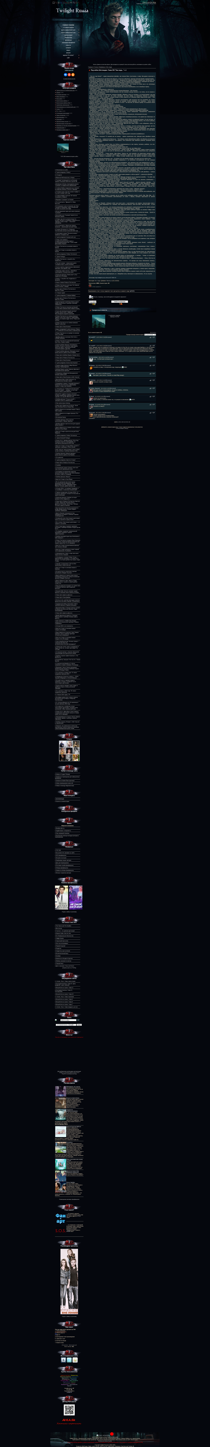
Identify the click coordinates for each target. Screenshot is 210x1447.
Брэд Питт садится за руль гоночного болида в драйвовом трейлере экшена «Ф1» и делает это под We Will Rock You (67, 395)
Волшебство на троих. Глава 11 (64, 987)
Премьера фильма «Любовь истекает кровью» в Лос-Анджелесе (66, 498)
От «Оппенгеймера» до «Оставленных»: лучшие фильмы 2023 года (67, 703)
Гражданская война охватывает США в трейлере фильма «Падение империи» (66, 604)
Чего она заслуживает (62, 943)
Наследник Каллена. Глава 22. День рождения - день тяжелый (65, 984)
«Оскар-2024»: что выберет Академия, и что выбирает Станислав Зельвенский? (66, 489)
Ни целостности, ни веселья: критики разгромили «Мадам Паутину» (66, 572)
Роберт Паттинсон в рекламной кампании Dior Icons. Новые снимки (67, 341)
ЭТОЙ (79, 1216)
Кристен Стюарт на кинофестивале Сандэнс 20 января (65, 629)
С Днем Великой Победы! (63, 438)
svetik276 (69, 1392)
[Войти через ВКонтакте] (65, 74)
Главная (138, 3)
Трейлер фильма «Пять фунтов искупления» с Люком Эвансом (64, 420)
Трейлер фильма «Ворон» (63, 476)
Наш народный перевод (62, 833)
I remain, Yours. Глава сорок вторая (65, 981)
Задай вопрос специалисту (63, 830)
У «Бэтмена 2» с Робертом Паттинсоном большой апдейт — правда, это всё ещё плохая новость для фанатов (67, 390)
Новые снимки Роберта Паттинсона (66, 282)
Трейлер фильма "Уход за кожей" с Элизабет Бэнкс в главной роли (65, 399)
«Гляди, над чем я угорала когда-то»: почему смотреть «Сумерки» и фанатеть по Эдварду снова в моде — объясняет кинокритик (67, 221)
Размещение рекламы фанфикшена (69, 1199)
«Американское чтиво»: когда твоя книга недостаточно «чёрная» (66, 554)
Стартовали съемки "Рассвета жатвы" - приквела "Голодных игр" (66, 234)
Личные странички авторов (63, 872)
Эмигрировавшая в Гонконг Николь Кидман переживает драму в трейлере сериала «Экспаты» (67, 718)
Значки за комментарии (62, 801)
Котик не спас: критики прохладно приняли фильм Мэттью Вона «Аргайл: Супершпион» (67, 600)
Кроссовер (59, 98)
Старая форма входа (69, 78)
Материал (108, 337)
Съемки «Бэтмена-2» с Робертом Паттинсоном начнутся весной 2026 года (66, 230)
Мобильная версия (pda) (105, 1441)
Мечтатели (59, 928)
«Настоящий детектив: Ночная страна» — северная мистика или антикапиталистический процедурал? (67, 643)
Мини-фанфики (60, 96)
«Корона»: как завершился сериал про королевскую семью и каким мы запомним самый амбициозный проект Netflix (67, 727)
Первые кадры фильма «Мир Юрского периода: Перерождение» (66, 366)
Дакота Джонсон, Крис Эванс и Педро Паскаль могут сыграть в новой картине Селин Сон (66, 582)
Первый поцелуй (60, 946)
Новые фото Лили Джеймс (63, 597)
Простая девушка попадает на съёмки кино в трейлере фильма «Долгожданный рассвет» (67, 587)
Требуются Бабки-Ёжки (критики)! (65, 780)
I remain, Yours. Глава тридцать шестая (67, 1007)
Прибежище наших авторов (63, 860)
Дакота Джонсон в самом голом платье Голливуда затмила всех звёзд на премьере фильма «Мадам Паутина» (67, 577)
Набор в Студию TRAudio (63, 774)
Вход (151, 3)
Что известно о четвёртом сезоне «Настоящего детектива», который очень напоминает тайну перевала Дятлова (66, 708)
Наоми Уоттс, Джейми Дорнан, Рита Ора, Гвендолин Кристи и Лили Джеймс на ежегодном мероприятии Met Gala (67, 442)
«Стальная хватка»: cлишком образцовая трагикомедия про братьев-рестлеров (67, 652)
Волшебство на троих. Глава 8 (64, 1001)
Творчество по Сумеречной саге (65, 90)
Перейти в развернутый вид (69, 1073)
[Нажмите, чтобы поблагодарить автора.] (92, 302)
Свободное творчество (62, 105)
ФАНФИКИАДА (60, 799)
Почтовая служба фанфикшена (64, 865)
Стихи (58, 109)
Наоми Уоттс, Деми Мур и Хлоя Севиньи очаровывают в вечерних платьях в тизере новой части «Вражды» (67, 713)
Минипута (109, 280)
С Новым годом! (60, 292)
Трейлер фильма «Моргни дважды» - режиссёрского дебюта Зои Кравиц (65, 454)
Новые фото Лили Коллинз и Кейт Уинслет (67, 377)
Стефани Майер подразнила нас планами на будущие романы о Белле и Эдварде (67, 188)
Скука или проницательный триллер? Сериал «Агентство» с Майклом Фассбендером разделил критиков (66, 312)
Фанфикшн (102, 67)
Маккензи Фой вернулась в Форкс (65, 177)
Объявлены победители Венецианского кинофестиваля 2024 (66, 373)
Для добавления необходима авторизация (69, 1071)
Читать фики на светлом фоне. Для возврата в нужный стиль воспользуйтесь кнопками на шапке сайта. (122, 64)
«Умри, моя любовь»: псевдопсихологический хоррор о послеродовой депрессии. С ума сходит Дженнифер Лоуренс (66, 241)
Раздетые (58, 948)
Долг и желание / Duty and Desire (65, 966)
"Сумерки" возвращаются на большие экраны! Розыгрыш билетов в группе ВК (66, 180)
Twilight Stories (60, 938)
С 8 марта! (59, 175)
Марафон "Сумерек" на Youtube (65, 199)
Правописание (60, 127)
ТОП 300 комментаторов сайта (69, 156)
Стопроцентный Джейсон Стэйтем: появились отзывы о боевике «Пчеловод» (66, 664)
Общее (58, 92)
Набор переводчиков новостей (64, 783)
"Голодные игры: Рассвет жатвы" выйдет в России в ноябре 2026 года (67, 192)
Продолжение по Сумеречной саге (66, 107)
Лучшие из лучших (61, 857)
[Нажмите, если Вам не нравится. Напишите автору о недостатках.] (119, 302)
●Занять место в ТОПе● (69, 967)
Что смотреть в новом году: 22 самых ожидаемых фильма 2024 (66, 673)
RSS (155, 3)
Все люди (59, 111)
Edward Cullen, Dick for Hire (63, 933)
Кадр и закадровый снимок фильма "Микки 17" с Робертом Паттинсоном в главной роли (67, 329)
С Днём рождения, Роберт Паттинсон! (66, 435)
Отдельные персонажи (62, 113)
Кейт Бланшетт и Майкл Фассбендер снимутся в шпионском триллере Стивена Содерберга (67, 622)
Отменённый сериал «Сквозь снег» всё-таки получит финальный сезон (66, 468)
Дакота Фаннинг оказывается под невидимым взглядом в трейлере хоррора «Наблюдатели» (66, 514)
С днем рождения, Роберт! (63, 172)
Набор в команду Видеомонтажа (65, 785)
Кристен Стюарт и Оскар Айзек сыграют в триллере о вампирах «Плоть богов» (67, 446)
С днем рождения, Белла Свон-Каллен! (67, 362)
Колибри (58, 956)
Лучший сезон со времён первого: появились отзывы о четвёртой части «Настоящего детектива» (65, 682)
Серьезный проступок (62, 941)
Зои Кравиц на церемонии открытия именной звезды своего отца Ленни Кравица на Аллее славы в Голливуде (67, 473)
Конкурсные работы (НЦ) (63, 102)
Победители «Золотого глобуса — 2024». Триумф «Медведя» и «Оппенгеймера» (67, 677)
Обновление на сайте (62, 169)
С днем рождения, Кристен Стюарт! (66, 460)
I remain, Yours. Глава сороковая (65, 996)
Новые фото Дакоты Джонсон (64, 595)
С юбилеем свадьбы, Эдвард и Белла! (114, 316)
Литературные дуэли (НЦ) (63, 123)
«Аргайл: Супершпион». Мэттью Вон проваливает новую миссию (65, 564)
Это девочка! (59, 457)
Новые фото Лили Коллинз (63, 326)
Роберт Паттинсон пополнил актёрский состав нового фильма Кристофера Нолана (67, 307)
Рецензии (59, 119)
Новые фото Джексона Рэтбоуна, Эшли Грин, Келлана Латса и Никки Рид (66, 406)
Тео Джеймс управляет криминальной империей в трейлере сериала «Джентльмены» (66, 532)
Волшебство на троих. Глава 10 (64, 994)
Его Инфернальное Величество (64, 936)
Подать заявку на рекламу (69, 911)
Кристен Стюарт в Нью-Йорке (64, 479)
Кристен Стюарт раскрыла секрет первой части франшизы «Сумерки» (67, 550)
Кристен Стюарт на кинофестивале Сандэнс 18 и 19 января (65, 638)
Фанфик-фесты (60, 828)
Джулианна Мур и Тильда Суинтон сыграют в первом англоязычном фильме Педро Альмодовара (67, 609)
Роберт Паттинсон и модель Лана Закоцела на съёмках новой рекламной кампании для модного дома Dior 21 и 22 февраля (67, 542)
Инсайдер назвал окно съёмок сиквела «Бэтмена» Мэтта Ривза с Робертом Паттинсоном (66, 698)
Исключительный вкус (62, 953)
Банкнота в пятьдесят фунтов (64, 958)
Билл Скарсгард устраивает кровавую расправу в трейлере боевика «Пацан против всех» (67, 527)
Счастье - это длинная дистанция (65, 930)
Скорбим (58, 465)
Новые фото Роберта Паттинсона (65, 357)
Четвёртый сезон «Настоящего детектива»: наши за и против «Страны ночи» (67, 519)
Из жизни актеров (61, 94)
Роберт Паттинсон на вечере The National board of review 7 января (67, 285)
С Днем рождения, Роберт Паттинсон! (66, 254)
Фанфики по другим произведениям (66, 125)
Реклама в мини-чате (62, 129)
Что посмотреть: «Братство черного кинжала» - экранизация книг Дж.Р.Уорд (66, 226)
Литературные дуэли (62, 121)
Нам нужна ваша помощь (63, 403)
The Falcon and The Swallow (63, 925)
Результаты (65, 1345)
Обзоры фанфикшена (62, 867)
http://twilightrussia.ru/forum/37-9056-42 (105, 277)
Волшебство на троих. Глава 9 (64, 999)
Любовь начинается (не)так (63, 961)
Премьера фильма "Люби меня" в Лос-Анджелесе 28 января (66, 275)
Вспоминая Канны (61, 417)
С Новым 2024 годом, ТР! (63, 694)
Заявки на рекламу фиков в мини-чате (69, 1072)
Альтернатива (60, 117)
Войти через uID (69, 70)
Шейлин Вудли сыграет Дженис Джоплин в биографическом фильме (67, 370)
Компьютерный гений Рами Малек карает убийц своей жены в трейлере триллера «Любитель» (67, 303)
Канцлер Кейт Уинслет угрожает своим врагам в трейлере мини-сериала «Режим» (67, 591)
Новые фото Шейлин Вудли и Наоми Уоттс (68, 355)
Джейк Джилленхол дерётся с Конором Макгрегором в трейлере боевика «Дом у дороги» (66, 617)
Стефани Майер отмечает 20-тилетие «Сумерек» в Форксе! (66, 196)
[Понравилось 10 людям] (90, 285)
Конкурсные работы (61, 100)
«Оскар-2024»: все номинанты (64, 626)
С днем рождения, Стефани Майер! (66, 295)
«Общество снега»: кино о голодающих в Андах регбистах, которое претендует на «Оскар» (67, 648)
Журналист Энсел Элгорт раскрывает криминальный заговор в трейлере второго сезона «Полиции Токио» (67, 669)
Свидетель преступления (63, 951)
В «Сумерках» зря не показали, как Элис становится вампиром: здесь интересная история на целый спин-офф (67, 207)
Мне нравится (97, 286)
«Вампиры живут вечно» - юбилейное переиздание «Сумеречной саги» (66, 271)
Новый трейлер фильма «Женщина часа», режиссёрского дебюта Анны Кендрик (67, 351)
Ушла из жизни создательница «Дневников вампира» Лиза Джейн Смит (67, 267)
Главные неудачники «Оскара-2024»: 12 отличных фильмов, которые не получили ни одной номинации (67, 494)
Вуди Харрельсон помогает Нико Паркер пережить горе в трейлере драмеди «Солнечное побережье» (67, 634)
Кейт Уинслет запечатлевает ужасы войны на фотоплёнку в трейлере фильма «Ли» (67, 450)
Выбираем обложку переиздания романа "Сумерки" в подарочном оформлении (67, 184)
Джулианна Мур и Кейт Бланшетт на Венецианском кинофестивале (65, 380)
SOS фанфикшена (61, 855)
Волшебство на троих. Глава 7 (64, 1004)
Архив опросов (72, 1345)
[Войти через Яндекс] (69, 74)
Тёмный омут (59, 963)
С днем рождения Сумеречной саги (66, 237)
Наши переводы (60, 115)
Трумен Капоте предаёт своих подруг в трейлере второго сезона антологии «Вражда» (66, 687)
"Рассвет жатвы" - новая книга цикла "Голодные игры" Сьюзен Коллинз (65, 263)
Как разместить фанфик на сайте (65, 852)
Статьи (96, 67)
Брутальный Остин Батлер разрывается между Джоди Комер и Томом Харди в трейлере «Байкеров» (66, 509)
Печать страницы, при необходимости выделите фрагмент (109, 296)
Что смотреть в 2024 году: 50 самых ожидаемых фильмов (65, 691)
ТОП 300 (58, 850)
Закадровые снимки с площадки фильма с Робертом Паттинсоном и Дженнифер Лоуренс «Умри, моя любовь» (67, 385)
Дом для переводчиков (62, 862)
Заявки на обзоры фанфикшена (65, 870)
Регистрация (145, 3)
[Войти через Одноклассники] (73, 74)
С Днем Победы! (60, 256)
